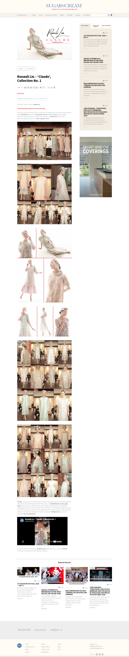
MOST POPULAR (106, 25)
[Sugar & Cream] (64, 5)
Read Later (50, 87)
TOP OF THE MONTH (96, 26)
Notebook (87, 15)
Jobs (58, 647)
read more (86, 48)
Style (41, 15)
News (62, 15)
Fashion (30, 68)
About (59, 644)
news (21, 68)
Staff (59, 649)
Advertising (45, 652)
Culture (69, 15)
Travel (78, 15)
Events (27, 652)
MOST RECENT (85, 25)
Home (34, 15)
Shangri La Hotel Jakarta (50, 114)
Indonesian (20, 93)
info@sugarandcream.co (96, 646)
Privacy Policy (45, 647)
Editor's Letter (51, 15)
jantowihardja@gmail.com (97, 648)
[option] (24, 630)
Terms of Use (45, 649)
